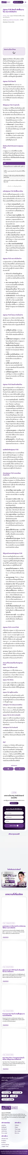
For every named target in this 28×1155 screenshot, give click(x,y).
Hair (8, 16)
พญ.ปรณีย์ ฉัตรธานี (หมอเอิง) (13, 20)
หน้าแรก (4, 16)
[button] (25, 2)
